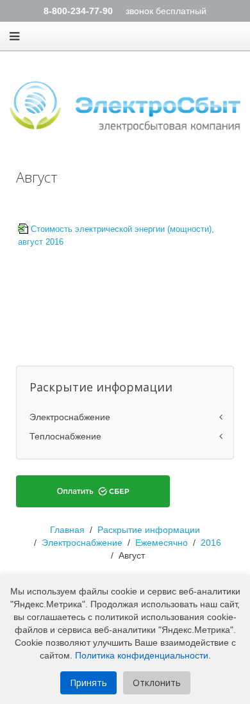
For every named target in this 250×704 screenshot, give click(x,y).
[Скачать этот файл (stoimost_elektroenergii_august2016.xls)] (24, 229)
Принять (88, 682)
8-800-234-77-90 (78, 11)
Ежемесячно (161, 542)
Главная (67, 530)
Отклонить (157, 682)
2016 (211, 542)
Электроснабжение (69, 417)
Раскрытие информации (148, 530)
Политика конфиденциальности (141, 655)
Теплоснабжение (65, 436)
